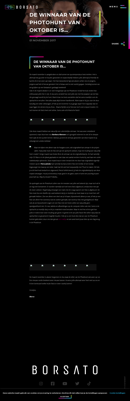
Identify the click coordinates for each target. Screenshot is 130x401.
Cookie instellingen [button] (117, 393)
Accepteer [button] (64, 396)
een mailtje (62, 219)
